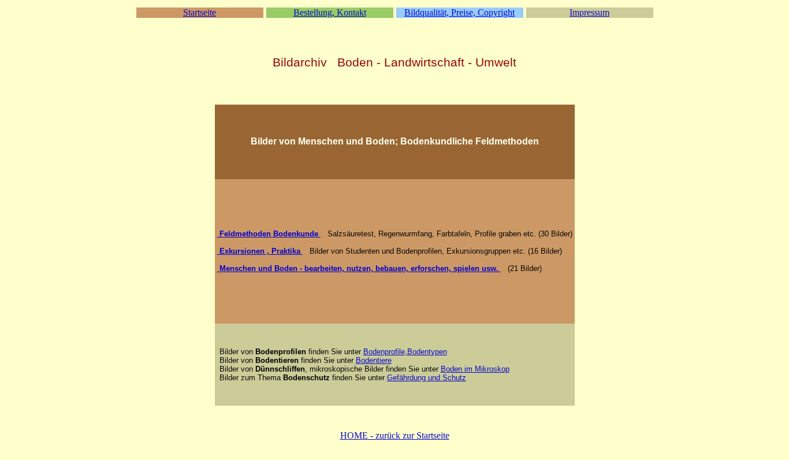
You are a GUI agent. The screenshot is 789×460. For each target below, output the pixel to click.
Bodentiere (374, 360)
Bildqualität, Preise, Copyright (459, 12)
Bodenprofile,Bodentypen (405, 351)
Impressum (589, 12)
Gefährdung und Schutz (426, 377)
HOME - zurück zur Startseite (394, 435)
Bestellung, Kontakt (329, 12)
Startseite (199, 12)
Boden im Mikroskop (475, 369)
